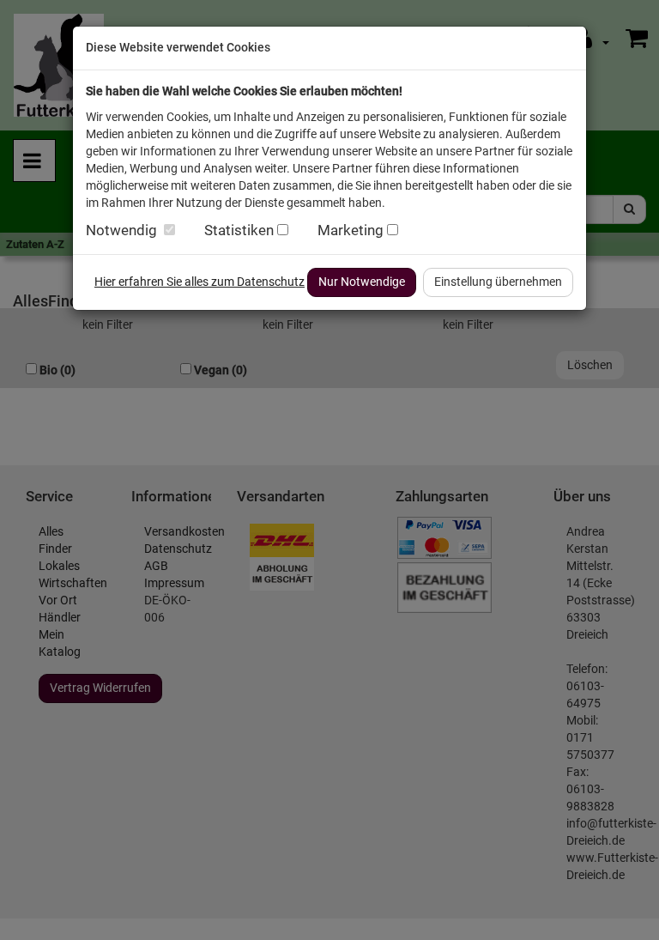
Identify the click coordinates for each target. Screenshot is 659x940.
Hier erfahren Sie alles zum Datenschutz (199, 281)
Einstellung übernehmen (498, 281)
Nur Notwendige (361, 281)
